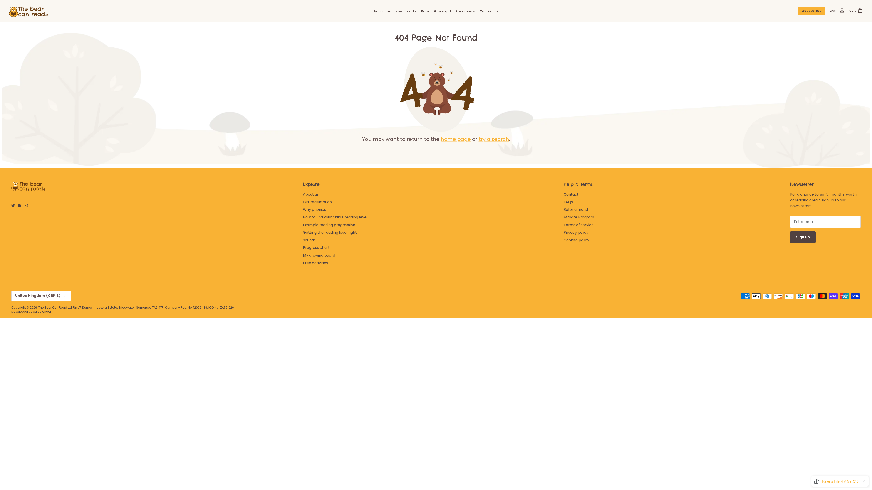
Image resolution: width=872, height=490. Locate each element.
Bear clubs (382, 11)
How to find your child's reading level (335, 217)
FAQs (568, 202)
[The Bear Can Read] (29, 11)
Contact (571, 194)
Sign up (803, 237)
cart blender (42, 311)
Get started (812, 10)
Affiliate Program (579, 217)
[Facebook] (19, 205)
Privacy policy (576, 232)
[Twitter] (13, 205)
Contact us (489, 11)
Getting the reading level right (330, 232)
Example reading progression (329, 225)
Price (425, 11)
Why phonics (314, 209)
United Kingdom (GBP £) (38, 295)
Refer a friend (576, 209)
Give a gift (442, 11)
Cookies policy (576, 240)
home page (456, 139)
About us (311, 194)
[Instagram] (26, 205)
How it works (405, 11)
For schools (465, 11)
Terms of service (579, 225)
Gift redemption (317, 202)
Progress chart (316, 247)
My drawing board (319, 255)
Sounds (309, 240)
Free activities (315, 263)
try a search (494, 139)
